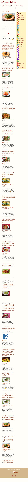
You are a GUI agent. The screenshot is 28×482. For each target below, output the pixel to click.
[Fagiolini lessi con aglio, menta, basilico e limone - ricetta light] (6, 206)
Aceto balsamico (6, 419)
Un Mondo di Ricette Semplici (11, 109)
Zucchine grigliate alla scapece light (7, 405)
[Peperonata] (6, 273)
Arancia (5, 245)
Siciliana (4, 354)
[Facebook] (12, 476)
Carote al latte (4, 78)
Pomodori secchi (9, 332)
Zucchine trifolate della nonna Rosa (7, 428)
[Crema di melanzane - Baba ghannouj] (6, 118)
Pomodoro (3, 111)
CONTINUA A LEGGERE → (9, 43)
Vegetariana (7, 49)
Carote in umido (4, 97)
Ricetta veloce (9, 242)
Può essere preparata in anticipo (7, 151)
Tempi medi (8, 87)
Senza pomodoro (6, 48)
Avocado (5, 266)
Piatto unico (10, 45)
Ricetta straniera (9, 46)
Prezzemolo (9, 89)
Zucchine (13, 397)
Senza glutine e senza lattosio (8, 329)
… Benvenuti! (4, 36)
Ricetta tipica (12, 46)
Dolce (6, 45)
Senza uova (9, 48)
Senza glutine (3, 68)
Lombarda (8, 45)
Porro (7, 70)
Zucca (5, 375)
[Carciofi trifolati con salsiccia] (6, 56)
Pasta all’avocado (5, 253)
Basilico (9, 331)
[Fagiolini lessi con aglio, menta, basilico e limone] (6, 183)
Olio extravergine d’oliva (4, 89)
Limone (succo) (5, 133)
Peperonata (4, 274)
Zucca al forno (4, 363)
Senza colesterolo (8, 108)
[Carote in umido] (6, 96)
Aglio (7, 331)
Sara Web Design (4, 340)
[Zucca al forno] (6, 362)
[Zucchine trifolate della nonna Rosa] (6, 426)
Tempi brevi (12, 48)
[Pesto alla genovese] (6, 295)
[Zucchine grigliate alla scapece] (6, 382)
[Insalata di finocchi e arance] (6, 229)
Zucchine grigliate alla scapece (6, 383)
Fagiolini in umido (5, 142)
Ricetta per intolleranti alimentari (5, 351)
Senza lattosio (6, 243)
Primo (13, 45)
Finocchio (7, 245)
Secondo (10, 352)
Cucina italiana (3, 45)
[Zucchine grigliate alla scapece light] (6, 404)
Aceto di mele (5, 331)
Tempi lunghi (9, 354)
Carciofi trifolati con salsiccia (6, 57)
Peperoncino (5, 134)
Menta (12, 419)
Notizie (14, 349)
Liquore (9, 349)
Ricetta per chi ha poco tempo (10, 67)
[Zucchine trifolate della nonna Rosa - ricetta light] (6, 448)
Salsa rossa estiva (5, 319)
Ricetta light (12, 172)
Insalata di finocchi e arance (6, 230)
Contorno (11, 107)
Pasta (12, 266)
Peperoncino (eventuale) (9, 397)
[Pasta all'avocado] (6, 252)
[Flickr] (15, 476)
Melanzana (8, 133)
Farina (6, 374)
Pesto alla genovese (5, 296)
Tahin (12, 134)
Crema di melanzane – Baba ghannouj (8, 119)
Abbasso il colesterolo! (6, 107)
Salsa (9, 263)
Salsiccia (9, 70)
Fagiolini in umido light (5, 163)
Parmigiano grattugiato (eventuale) (6, 310)
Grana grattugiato (9, 374)
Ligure (13, 305)
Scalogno (11, 70)
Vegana (5, 49)
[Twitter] (14, 476)
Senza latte (6, 68)
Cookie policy (14, 473)
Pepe (13, 266)
